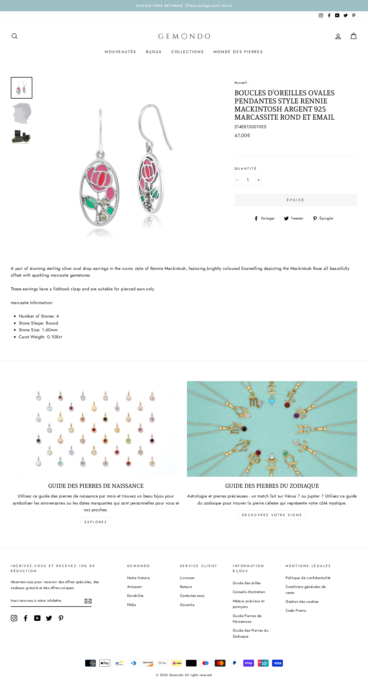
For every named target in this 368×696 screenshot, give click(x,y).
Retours (186, 586)
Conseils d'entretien (249, 591)
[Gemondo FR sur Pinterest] (61, 618)
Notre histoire (138, 577)
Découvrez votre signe (272, 515)
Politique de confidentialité (308, 577)
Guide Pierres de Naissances (247, 618)
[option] (184, 6)
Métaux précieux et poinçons (248, 604)
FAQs (131, 604)
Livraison (187, 577)
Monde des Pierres (238, 51)
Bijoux (154, 51)
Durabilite (135, 595)
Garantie (187, 604)
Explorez (96, 522)
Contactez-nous (192, 595)
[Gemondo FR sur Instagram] (14, 618)
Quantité (245, 168)
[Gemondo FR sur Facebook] (25, 618)
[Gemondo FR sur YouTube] (37, 618)
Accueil (240, 82)
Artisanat (134, 586)
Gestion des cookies (302, 601)
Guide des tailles (247, 583)
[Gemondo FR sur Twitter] (49, 618)
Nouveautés (120, 51)
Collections (187, 51)
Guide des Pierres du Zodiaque (250, 633)
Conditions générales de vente (306, 589)
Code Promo (296, 610)
